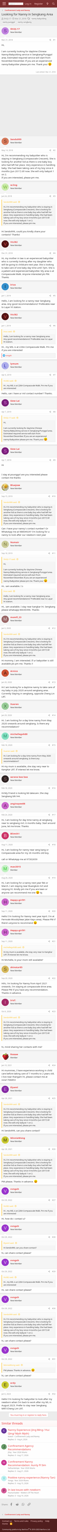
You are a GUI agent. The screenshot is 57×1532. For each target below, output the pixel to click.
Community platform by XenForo (26, 1529)
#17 (53, 815)
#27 (53, 1200)
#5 (54, 295)
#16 (53, 788)
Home (5, 1523)
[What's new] (47, 3)
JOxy (10, 1452)
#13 (53, 682)
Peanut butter (13, 1492)
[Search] (53, 3)
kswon (10, 1436)
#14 (53, 715)
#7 (54, 375)
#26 (53, 1149)
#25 (53, 1098)
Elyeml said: (8, 1243)
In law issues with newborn (24, 1489)
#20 (53, 911)
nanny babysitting (38, 18)
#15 (53, 745)
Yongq (10, 1480)
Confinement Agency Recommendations (21, 1447)
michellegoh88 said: (12, 947)
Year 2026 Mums (20, 1452)
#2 (54, 150)
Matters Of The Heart (30, 1492)
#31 (53, 1359)
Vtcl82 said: (8, 380)
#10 (53, 496)
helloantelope (13, 1468)
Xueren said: (9, 751)
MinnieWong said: (11, 1365)
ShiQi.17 (7, 18)
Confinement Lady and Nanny (27, 1436)
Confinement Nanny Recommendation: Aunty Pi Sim (27, 1463)
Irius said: (7, 331)
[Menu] (4, 4)
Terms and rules (21, 1521)
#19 (53, 878)
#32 (53, 1394)
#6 (54, 325)
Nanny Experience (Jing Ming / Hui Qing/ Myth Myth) (28, 1431)
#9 (54, 460)
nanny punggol (9, 22)
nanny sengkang (24, 22)
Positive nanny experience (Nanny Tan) (31, 1477)
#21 (53, 941)
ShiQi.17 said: (9, 417)
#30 (53, 1308)
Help (47, 1521)
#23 (53, 1011)
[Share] (50, 40)
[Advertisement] (28, 104)
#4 (54, 253)
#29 (53, 1271)
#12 (53, 628)
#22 (53, 978)
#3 (54, 196)
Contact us (7, 1521)
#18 (53, 844)
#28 (53, 1237)
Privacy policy (37, 1521)
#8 (54, 412)
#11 (53, 553)
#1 (54, 40)
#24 (53, 1065)
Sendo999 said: (10, 202)
